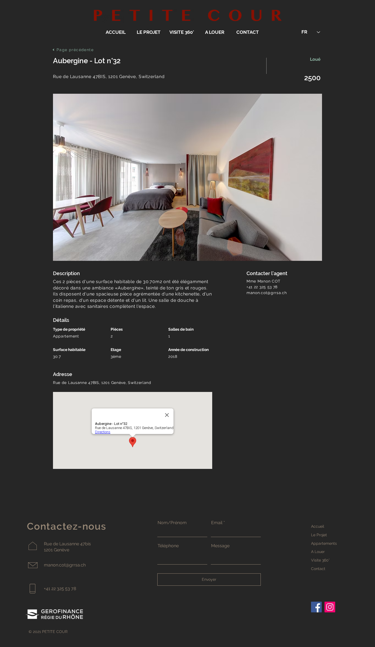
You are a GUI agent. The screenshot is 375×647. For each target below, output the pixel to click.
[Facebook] (316, 607)
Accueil (317, 526)
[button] (187, 177)
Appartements (324, 543)
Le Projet (319, 535)
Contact (318, 568)
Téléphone (168, 546)
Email (216, 523)
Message (220, 546)
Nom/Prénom (172, 523)
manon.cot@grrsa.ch (267, 293)
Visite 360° (320, 560)
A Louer (318, 551)
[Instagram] (329, 607)
